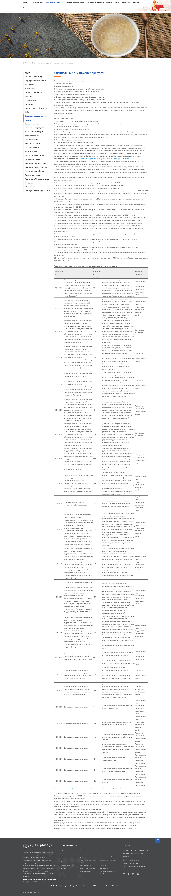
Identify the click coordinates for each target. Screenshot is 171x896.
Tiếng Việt (116, 886)
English (61, 886)
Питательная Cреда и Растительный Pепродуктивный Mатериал (37, 179)
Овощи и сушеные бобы (34, 92)
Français (79, 886)
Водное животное (31, 140)
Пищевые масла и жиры (34, 77)
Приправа (29, 96)
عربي (99, 886)
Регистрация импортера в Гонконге (99, 2)
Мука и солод (30, 88)
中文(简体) (54, 886)
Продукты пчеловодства (34, 155)
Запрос (25, 8)
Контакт (136, 2)
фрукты (28, 73)
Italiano (85, 886)
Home (25, 2)
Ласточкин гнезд (31, 151)
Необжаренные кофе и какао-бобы (36, 110)
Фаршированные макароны (35, 81)
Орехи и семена (31, 100)
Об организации (36, 2)
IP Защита (126, 2)
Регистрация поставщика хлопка (37, 191)
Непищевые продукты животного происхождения (35, 161)
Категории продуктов (53, 2)
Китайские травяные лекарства (37, 167)
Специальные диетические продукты (35, 118)
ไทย (90, 886)
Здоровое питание (32, 124)
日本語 (94, 886)
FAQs (117, 2)
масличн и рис (30, 84)
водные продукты (32, 136)
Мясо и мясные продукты (34, 132)
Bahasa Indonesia (107, 886)
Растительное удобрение (34, 171)
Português (73, 886)
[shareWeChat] (124, 873)
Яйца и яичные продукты (34, 128)
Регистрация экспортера (75, 2)
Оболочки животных (32, 147)
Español (66, 886)
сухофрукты (29, 104)
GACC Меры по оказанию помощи (134, 866)
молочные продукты (33, 144)
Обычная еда (30, 187)
